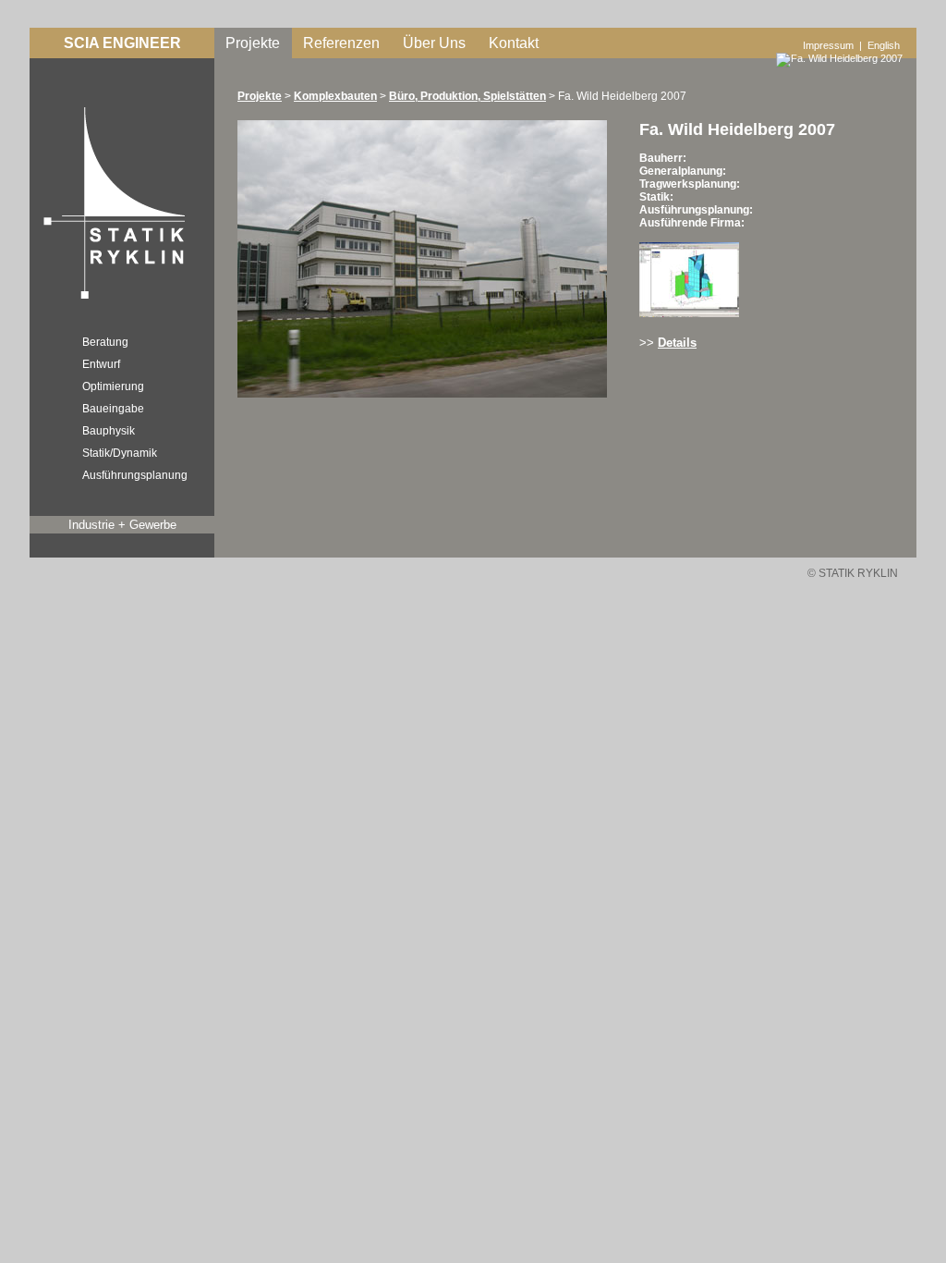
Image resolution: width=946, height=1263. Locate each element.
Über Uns (434, 43)
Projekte (252, 43)
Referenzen (341, 43)
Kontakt (514, 43)
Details (677, 342)
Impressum (828, 45)
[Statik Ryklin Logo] (110, 301)
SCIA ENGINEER (122, 43)
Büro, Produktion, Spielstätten (467, 96)
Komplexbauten (335, 96)
